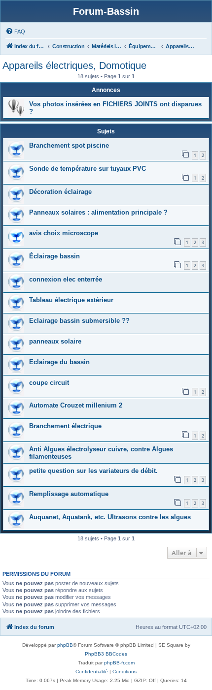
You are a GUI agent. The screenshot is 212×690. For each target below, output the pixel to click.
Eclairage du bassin (59, 362)
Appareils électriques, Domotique (74, 65)
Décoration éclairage (60, 191)
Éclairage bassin (54, 256)
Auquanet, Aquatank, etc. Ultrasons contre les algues (110, 517)
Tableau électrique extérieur (71, 300)
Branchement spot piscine (69, 145)
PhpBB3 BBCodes (106, 654)
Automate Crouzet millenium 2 (75, 405)
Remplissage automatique (68, 494)
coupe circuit (49, 382)
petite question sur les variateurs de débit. (93, 470)
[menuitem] (15, 31)
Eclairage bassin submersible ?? (79, 320)
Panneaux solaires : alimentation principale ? (98, 212)
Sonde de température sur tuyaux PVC (87, 168)
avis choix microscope (63, 233)
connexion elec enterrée (65, 279)
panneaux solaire (55, 341)
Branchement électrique (65, 426)
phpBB (65, 645)
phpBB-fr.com (119, 662)
